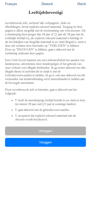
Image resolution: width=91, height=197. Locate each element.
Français (11, 4)
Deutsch (47, 4)
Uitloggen (45, 131)
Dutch (81, 4)
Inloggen (45, 142)
